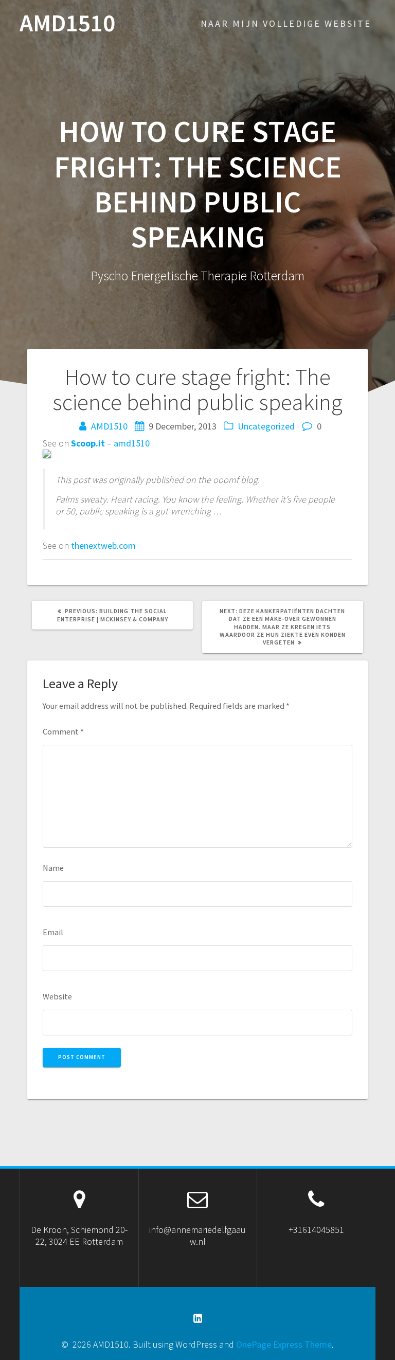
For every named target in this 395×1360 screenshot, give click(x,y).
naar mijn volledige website (286, 23)
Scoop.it (88, 443)
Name (53, 868)
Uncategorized (266, 426)
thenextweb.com (103, 545)
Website (57, 996)
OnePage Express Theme (284, 1344)
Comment (63, 731)
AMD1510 (67, 23)
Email (53, 932)
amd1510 (132, 443)
